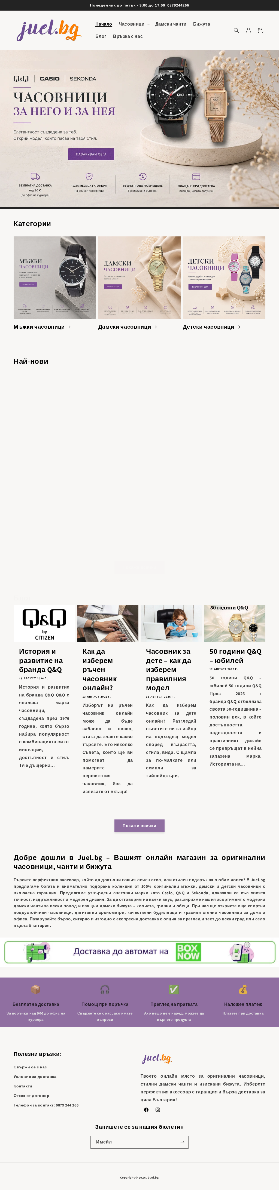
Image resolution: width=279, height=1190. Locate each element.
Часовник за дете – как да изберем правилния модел (168, 669)
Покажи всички (139, 567)
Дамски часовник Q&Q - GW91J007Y (171, 546)
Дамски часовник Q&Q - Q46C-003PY (235, 546)
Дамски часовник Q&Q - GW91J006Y (108, 546)
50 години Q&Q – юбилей (236, 656)
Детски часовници (208, 326)
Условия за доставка (35, 1076)
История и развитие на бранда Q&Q (41, 660)
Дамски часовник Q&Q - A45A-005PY (44, 455)
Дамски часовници (124, 326)
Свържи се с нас (30, 1067)
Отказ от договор (32, 1095)
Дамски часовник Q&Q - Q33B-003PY (108, 455)
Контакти (23, 1086)
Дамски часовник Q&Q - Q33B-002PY (235, 455)
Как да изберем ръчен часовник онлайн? (100, 669)
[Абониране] (182, 1142)
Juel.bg (153, 1177)
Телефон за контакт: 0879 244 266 (46, 1105)
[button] (134, 24)
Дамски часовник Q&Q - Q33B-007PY (171, 455)
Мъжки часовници (39, 326)
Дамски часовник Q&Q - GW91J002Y (44, 546)
